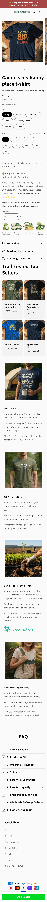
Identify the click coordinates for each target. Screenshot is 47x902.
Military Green (23, 120)
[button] (5, 12)
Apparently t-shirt (33, 345)
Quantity (5, 211)
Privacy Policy (11, 848)
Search (8, 830)
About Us (9, 860)
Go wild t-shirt (12, 344)
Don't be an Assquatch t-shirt (33, 307)
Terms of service (12, 842)
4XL (26, 145)
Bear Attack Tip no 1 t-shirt (12, 305)
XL (31, 139)
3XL (16, 145)
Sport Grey (33, 114)
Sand (20, 126)
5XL (36, 145)
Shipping (9, 854)
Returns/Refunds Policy (15, 866)
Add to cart (23, 897)
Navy (7, 114)
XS (6, 151)
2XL (6, 145)
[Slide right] (29, 69)
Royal (18, 114)
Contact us (9, 836)
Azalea (8, 126)
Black (7, 120)
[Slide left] (17, 69)
